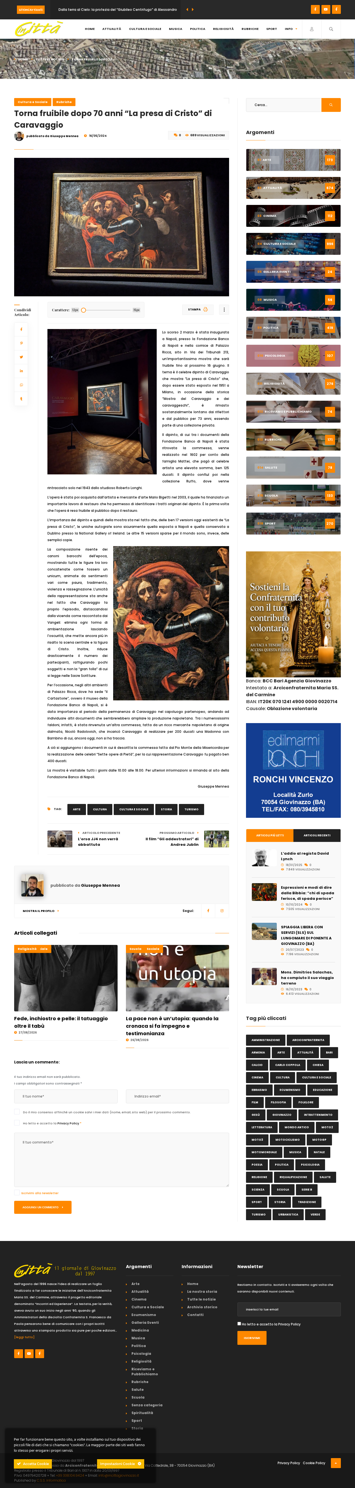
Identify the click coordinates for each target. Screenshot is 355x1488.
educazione (322, 1090)
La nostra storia (202, 1291)
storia (166, 809)
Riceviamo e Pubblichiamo (144, 1371)
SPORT (257, 1202)
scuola (283, 1190)
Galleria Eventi (145, 1322)
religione (259, 1177)
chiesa (318, 1065)
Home (90, 29)
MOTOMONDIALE (264, 1152)
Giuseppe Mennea (100, 885)
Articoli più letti (270, 835)
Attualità (111, 29)
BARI (329, 1052)
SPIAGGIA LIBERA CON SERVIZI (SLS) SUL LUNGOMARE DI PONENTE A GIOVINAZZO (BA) (306, 935)
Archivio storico (202, 1307)
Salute (137, 1389)
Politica (197, 29)
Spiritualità (142, 1412)
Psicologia (141, 1353)
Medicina (140, 1330)
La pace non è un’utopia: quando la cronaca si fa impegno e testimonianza (172, 1026)
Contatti (195, 1314)
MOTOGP (319, 1140)
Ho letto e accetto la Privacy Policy (271, 1324)
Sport (271, 29)
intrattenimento (318, 1115)
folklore (305, 1102)
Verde (315, 1214)
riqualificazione (293, 1177)
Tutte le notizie (50, 59)
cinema (257, 1077)
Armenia (258, 1052)
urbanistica (288, 1214)
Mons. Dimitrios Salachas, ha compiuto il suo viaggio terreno (307, 978)
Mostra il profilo (39, 911)
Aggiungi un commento (40, 1207)
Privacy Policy (68, 1123)
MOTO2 (327, 1127)
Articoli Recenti (317, 835)
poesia (257, 1165)
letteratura (262, 1127)
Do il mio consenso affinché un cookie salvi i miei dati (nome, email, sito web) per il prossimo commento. (107, 1112)
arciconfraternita (308, 1040)
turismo (191, 809)
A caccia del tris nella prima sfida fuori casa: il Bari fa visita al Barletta (117, 9)
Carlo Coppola (287, 1065)
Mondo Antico (297, 1127)
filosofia (278, 1102)
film (255, 1102)
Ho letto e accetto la (52, 1123)
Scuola (135, 949)
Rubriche (250, 29)
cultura (100, 809)
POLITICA (281, 1165)
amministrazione (266, 1040)
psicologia (310, 1165)
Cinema (138, 1299)
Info (289, 29)
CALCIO (257, 1065)
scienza (258, 1190)
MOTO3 (257, 1140)
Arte (135, 1283)
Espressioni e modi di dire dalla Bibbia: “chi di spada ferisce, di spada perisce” (307, 893)
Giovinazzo (281, 1115)
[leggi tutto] (24, 1337)
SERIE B (306, 1190)
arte (76, 809)
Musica (175, 29)
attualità (305, 1052)
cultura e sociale (133, 809)
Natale (319, 1152)
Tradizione (307, 1202)
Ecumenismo (290, 1090)
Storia (137, 1428)
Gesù (256, 1115)
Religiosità (223, 29)
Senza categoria (147, 1405)
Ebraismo (259, 1090)
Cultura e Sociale (145, 29)
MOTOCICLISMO (287, 1140)
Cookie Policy (314, 1463)
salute (325, 1177)
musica (295, 1152)
